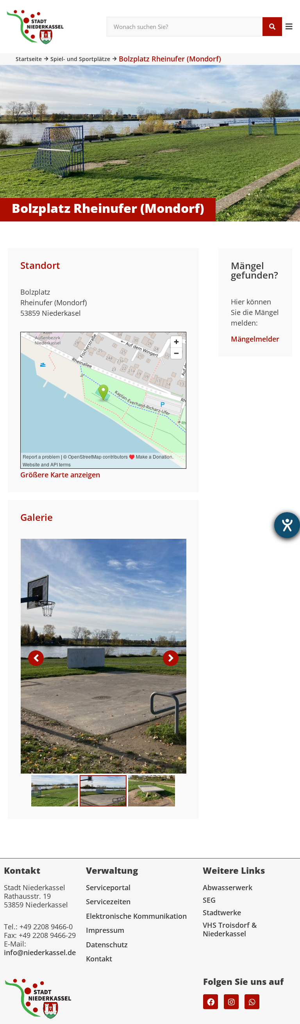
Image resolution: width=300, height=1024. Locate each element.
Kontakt (99, 958)
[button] (289, 26)
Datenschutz (107, 944)
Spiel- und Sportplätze (80, 59)
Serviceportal (108, 887)
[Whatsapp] (252, 1001)
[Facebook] (210, 1001)
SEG (209, 900)
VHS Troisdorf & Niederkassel (230, 929)
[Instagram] (231, 1001)
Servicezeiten (108, 901)
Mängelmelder (255, 339)
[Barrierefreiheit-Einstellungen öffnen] (287, 525)
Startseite (29, 59)
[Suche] (272, 26)
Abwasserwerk (227, 887)
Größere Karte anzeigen (60, 474)
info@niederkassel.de (40, 952)
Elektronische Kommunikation (136, 916)
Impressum (105, 930)
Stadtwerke (222, 912)
